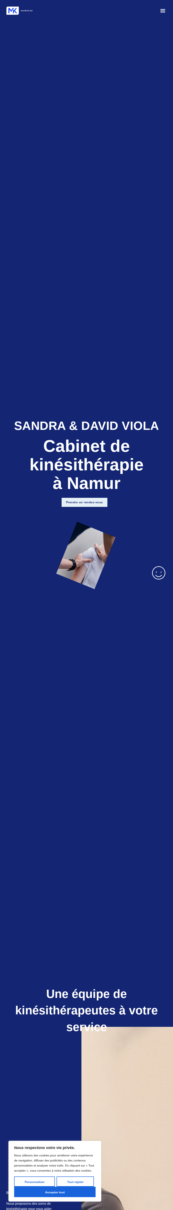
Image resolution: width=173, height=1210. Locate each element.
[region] (54, 1171)
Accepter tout (55, 1192)
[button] (163, 11)
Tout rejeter (75, 1182)
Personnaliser (35, 1182)
